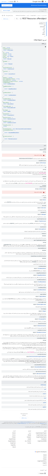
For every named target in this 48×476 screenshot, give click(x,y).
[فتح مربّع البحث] (17, 1)
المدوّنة (30, 433)
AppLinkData (10, 103)
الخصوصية (42, 470)
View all (14, 447)
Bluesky (29, 435)
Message (10, 63)
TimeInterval (11, 68)
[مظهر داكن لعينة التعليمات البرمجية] (45, 47)
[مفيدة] (4, 15)
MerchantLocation (13, 138)
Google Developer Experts (41, 437)
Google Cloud (13, 443)
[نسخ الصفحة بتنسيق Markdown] (17, 19)
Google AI (44, 463)
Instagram (29, 437)
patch (44, 402)
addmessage (43, 384)
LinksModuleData (11, 100)
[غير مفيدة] (2, 15)
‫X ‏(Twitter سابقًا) (28, 441)
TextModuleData (12, 95)
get (45, 389)
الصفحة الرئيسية (44, 15)
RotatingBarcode (11, 107)
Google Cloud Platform (42, 461)
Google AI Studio (12, 439)
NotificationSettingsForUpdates (23, 128)
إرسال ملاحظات (5, 18)
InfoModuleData (11, 83)
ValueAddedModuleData (14, 132)
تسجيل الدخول (4, 1)
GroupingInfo (11, 115)
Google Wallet (33, 15)
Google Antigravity (12, 441)
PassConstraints (11, 118)
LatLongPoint (12, 73)
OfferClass (10, 50)
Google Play (13, 445)
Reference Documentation (38, 5)
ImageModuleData (12, 88)
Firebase (14, 437)
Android (14, 433)
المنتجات (38, 15)
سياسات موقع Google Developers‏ (23, 423)
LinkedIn (29, 439)
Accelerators (43, 439)
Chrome (14, 435)
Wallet (39, 1)
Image (9, 111)
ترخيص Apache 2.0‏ (43, 423)
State (11, 56)
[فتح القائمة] (45, 1)
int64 (40, 188)
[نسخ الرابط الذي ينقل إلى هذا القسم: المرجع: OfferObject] (32, 40)
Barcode (9, 58)
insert (44, 393)
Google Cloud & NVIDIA (42, 441)
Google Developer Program (41, 433)
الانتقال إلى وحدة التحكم (7, 5)
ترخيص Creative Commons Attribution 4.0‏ (27, 422)
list (45, 398)
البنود (45, 470)
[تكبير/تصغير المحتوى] (39, 22)
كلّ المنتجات (44, 465)
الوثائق (28, 15)
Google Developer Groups (41, 435)
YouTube (29, 443)
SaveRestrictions (12, 122)
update (44, 407)
